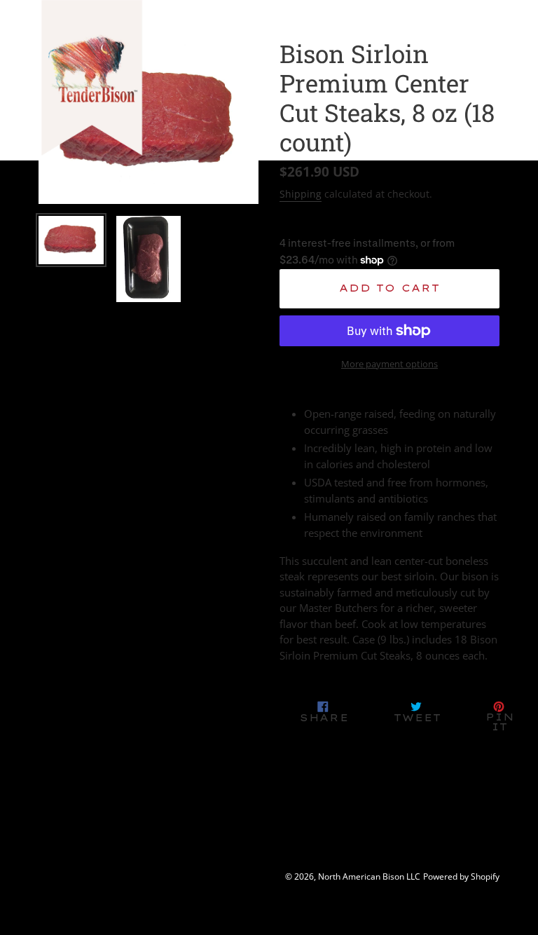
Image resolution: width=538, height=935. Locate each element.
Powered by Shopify (461, 876)
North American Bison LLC (369, 876)
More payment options (389, 363)
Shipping (301, 193)
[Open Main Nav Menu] (480, 57)
